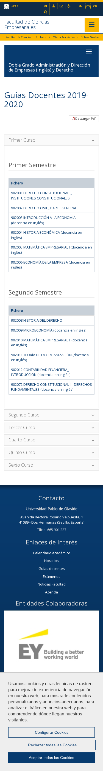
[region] (51, 721)
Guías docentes (51, 568)
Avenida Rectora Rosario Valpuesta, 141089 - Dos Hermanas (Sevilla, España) (51, 520)
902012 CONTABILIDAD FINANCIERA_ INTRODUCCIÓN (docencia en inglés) (40, 372)
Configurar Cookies (51, 732)
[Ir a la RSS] (81, 6)
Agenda (51, 592)
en (95, 6)
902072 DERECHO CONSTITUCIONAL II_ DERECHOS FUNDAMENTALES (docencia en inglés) (51, 387)
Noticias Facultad (52, 584)
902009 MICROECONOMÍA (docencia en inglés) (48, 330)
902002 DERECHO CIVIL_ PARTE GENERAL (44, 207)
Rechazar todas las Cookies (52, 745)
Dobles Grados (89, 37)
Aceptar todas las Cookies (51, 757)
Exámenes (51, 576)
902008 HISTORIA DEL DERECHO (36, 320)
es (88, 6)
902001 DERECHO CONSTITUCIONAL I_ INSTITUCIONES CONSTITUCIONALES (41, 195)
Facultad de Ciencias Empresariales (26, 24)
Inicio (43, 37)
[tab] (51, 140)
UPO (13, 6)
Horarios (51, 560)
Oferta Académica (64, 37)
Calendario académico (51, 552)
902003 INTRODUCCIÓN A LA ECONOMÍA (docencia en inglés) (43, 220)
